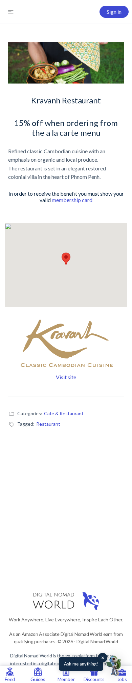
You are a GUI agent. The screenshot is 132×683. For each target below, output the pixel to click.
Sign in (114, 11)
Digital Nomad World (31, 655)
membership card (72, 200)
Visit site (66, 377)
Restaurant (48, 424)
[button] (114, 665)
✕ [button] (103, 657)
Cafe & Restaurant (64, 413)
